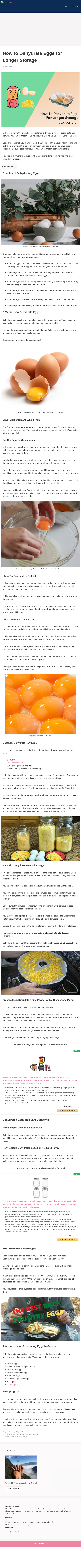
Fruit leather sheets (15, 763)
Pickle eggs (12, 1385)
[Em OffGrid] (6, 6)
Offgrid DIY (19, 1432)
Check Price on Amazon (68, 1110)
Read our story (13, 1488)
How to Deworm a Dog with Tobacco (16, 1436)
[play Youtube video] (40, 838)
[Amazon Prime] (75, 1106)
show (13, 166)
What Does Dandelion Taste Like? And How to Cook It (21, 1434)
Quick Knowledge (10, 1432)
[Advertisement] (40, 28)
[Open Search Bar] (66, 6)
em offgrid (43, 1544)
